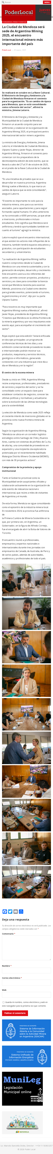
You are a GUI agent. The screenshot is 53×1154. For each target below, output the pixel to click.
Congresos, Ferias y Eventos (14, 22)
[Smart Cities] (22, 1133)
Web (4, 990)
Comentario (8, 933)
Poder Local (30, 1149)
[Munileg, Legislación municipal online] (22, 1104)
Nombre (7, 966)
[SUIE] (26, 1066)
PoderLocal (6, 50)
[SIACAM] (26, 1040)
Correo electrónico (12, 978)
